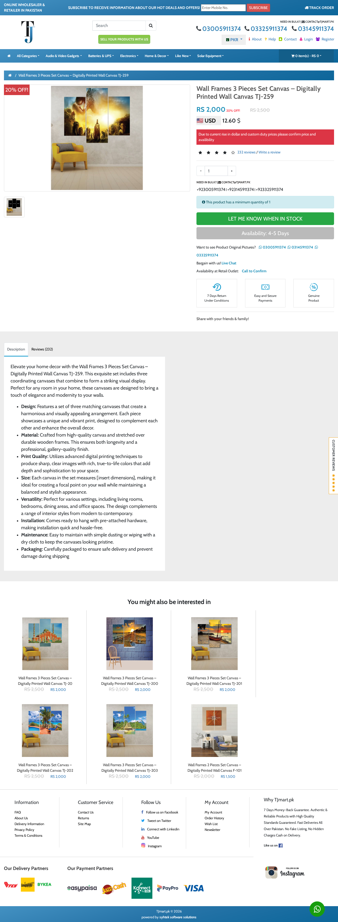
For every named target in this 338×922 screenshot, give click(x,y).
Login (308, 39)
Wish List (211, 824)
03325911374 (270, 28)
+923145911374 (240, 189)
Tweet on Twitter (159, 820)
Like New (182, 56)
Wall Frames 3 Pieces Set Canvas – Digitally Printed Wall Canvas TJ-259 (73, 75)
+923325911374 (269, 189)
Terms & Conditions (28, 835)
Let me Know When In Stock (265, 219)
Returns (83, 818)
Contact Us (85, 812)
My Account (213, 812)
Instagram (155, 846)
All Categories (27, 56)
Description (16, 349)
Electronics (128, 56)
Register (327, 39)
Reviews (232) (42, 349)
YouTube (153, 837)
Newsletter (212, 829)
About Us (21, 818)
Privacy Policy (24, 829)
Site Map (84, 824)
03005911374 (222, 28)
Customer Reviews (334, 457)
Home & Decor (155, 56)
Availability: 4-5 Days (265, 233)
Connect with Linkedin (163, 829)
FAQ (18, 812)
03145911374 (316, 28)
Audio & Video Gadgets (62, 56)
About (256, 39)
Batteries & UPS (99, 56)
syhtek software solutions (177, 917)
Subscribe (258, 7)
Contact (290, 39)
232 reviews (246, 152)
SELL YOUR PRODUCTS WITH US (124, 39)
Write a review (269, 152)
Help (272, 39)
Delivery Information (29, 824)
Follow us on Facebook (162, 812)
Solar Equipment (209, 56)
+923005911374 (211, 189)
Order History (214, 818)
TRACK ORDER (321, 7)
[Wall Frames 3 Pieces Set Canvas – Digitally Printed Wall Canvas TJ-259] (97, 138)
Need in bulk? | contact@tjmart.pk (307, 22)
